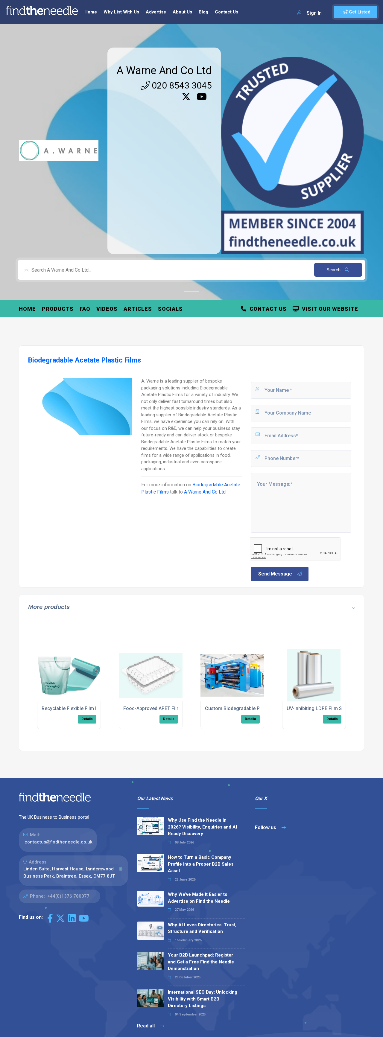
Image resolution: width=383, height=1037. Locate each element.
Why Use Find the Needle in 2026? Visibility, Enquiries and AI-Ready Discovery (203, 826)
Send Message (275, 574)
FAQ (85, 309)
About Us (182, 12)
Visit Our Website (328, 309)
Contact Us (226, 12)
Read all (146, 1026)
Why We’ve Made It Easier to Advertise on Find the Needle (199, 898)
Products (58, 309)
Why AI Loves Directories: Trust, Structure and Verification (202, 928)
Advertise (156, 12)
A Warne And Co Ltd (164, 70)
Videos (107, 309)
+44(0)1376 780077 (68, 896)
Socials (170, 309)
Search (334, 269)
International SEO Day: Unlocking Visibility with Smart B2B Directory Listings (202, 998)
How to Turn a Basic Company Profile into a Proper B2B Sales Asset (200, 864)
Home (90, 12)
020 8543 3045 (181, 85)
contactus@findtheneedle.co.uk (58, 842)
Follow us (266, 827)
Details (87, 719)
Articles (138, 309)
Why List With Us (121, 12)
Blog (203, 12)
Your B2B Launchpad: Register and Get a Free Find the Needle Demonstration (201, 961)
